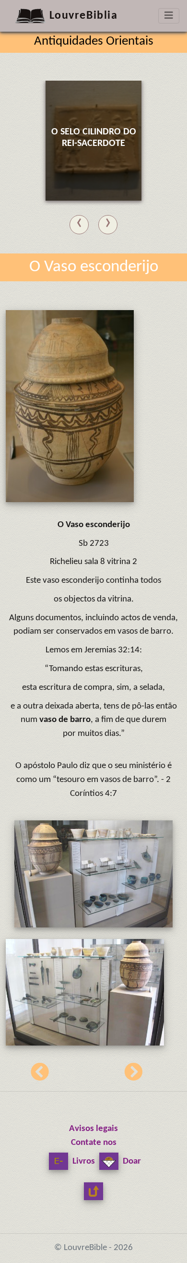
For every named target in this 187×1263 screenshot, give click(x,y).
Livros (82, 1161)
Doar (131, 1161)
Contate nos (94, 1142)
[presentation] (79, 222)
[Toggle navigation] (168, 16)
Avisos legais (93, 1128)
